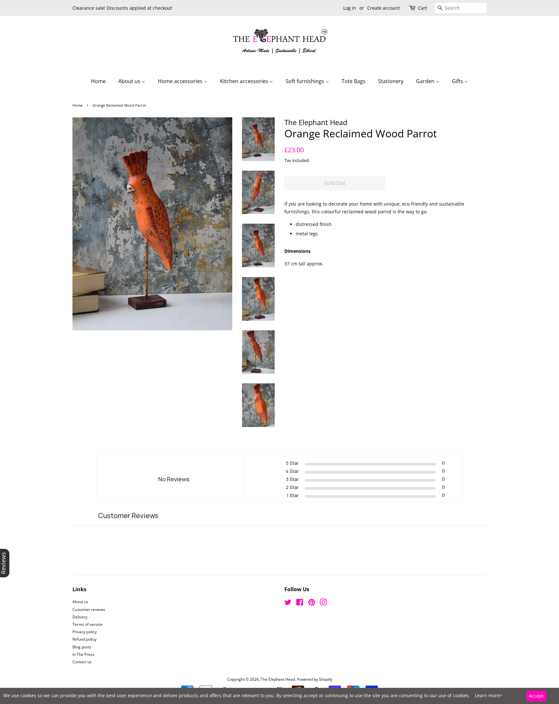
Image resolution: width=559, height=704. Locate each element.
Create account (383, 8)
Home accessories (181, 81)
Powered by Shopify (314, 679)
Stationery (390, 81)
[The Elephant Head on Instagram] (323, 603)
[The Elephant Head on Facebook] (299, 603)
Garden (426, 81)
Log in (349, 8)
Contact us (82, 661)
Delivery (79, 616)
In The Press (83, 654)
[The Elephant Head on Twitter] (287, 603)
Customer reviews (88, 609)
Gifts (458, 81)
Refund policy (84, 639)
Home (98, 81)
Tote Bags (354, 81)
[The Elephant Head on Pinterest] (311, 603)
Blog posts (81, 646)
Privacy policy (84, 631)
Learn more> (488, 695)
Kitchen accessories (244, 81)
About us (130, 81)
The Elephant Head (278, 679)
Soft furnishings (305, 81)
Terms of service (87, 624)
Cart (422, 8)
